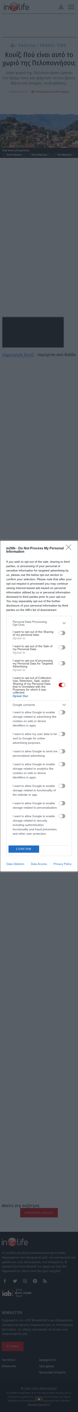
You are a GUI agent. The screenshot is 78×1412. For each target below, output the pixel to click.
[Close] (70, 548)
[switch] (62, 633)
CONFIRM (23, 849)
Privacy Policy (62, 864)
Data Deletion (15, 864)
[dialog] (39, 706)
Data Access (39, 864)
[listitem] (39, 623)
